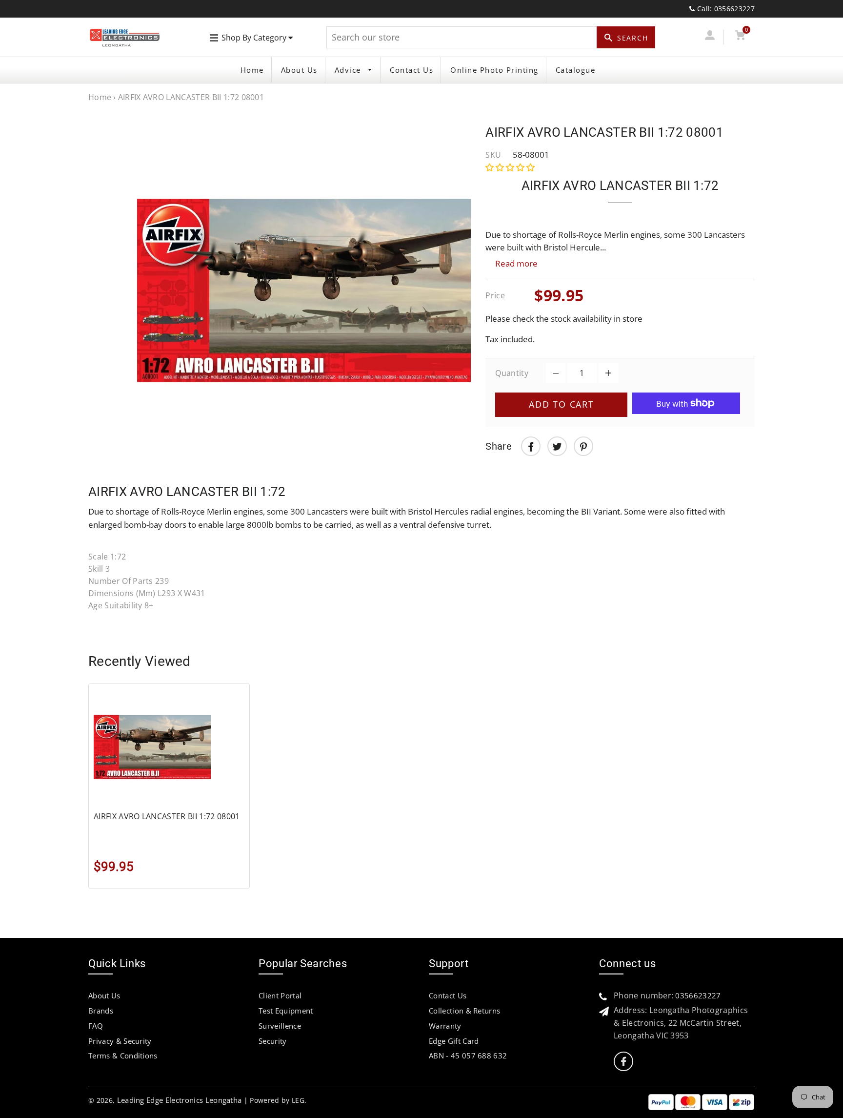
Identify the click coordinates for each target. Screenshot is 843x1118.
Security (273, 1041)
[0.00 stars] (511, 167)
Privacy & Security (120, 1041)
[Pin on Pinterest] (583, 446)
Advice (349, 70)
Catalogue (576, 70)
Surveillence (280, 1026)
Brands (100, 1010)
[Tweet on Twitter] (557, 446)
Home (252, 70)
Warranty (445, 1026)
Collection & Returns (464, 1010)
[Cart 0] (740, 36)
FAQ (95, 1026)
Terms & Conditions (123, 1055)
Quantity (511, 373)
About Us (299, 70)
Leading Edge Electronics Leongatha (179, 1100)
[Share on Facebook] (531, 446)
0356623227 (698, 995)
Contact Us (411, 70)
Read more (516, 263)
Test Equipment (286, 1010)
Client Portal (280, 995)
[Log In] (709, 36)
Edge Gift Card (454, 1041)
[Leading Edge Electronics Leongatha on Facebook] (623, 1061)
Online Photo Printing (494, 70)
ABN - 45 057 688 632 (468, 1055)
